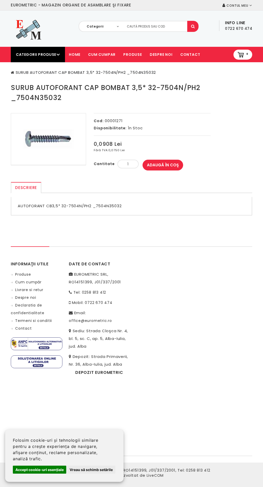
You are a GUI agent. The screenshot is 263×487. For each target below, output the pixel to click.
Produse (132, 54)
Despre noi (161, 54)
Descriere (26, 187)
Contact (190, 54)
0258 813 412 (94, 292)
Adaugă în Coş (163, 165)
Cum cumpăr (28, 282)
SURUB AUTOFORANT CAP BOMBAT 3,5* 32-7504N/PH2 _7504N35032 (86, 72)
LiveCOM (155, 475)
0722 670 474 (98, 302)
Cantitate (104, 163)
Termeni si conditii (33, 320)
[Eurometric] (28, 29)
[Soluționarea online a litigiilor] (36, 361)
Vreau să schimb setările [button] (91, 469)
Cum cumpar (102, 54)
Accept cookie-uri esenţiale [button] (39, 469)
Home (74, 54)
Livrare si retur (29, 289)
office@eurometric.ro (90, 320)
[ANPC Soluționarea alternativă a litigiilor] (36, 343)
